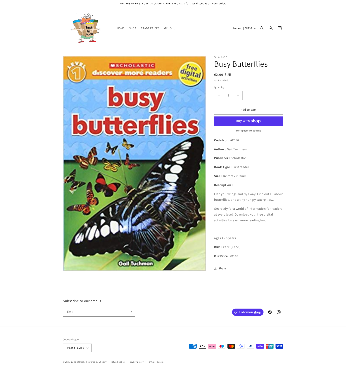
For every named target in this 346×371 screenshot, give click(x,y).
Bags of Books (78, 361)
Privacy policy (136, 361)
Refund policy (118, 361)
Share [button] (222, 268)
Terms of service (156, 361)
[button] (261, 28)
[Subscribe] (130, 312)
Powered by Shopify (96, 361)
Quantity (219, 87)
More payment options (248, 130)
